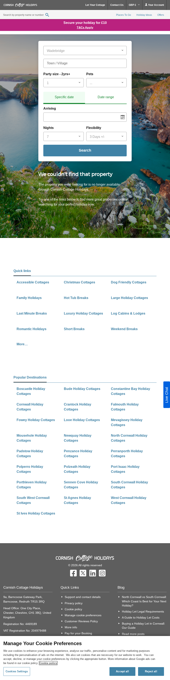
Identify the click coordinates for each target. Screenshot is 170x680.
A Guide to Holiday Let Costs (140, 617)
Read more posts (133, 634)
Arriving (49, 108)
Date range (106, 97)
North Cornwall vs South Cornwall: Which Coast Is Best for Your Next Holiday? (144, 601)
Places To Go (123, 14)
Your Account (155, 5)
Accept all (122, 671)
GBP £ (133, 5)
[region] (85, 658)
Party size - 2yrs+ (56, 74)
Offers (160, 14)
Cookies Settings (17, 671)
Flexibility (93, 128)
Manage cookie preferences (83, 615)
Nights (48, 128)
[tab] (64, 98)
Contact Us (117, 5)
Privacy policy (74, 603)
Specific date (64, 97)
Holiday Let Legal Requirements (143, 611)
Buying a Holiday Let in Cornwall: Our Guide (143, 625)
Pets (89, 74)
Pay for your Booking (78, 633)
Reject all (151, 671)
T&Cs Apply (85, 27)
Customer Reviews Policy (81, 621)
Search (85, 150)
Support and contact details (83, 597)
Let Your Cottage (95, 5)
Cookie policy (73, 609)
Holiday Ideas (144, 14)
